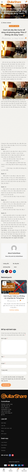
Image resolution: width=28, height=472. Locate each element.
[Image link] (14, 396)
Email (3, 363)
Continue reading (14, 310)
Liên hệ (3, 425)
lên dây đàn (16, 263)
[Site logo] (14, 2)
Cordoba (3, 447)
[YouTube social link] (13, 455)
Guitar (9, 6)
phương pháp (6, 267)
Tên (2, 356)
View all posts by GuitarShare (14, 256)
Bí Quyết (4, 6)
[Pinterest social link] (10, 271)
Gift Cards (3, 433)
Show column (7, 22)
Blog (2, 431)
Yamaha (3, 450)
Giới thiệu (3, 423)
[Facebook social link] (2, 271)
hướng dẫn (6, 263)
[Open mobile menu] (2, 2)
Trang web (4, 370)
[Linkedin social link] (14, 271)
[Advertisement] (14, 126)
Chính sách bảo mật (6, 428)
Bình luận (4, 338)
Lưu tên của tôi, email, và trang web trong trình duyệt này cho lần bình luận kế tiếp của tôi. (13, 379)
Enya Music (4, 445)
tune (15, 267)
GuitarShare (6, 16)
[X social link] (6, 271)
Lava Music (4, 442)
